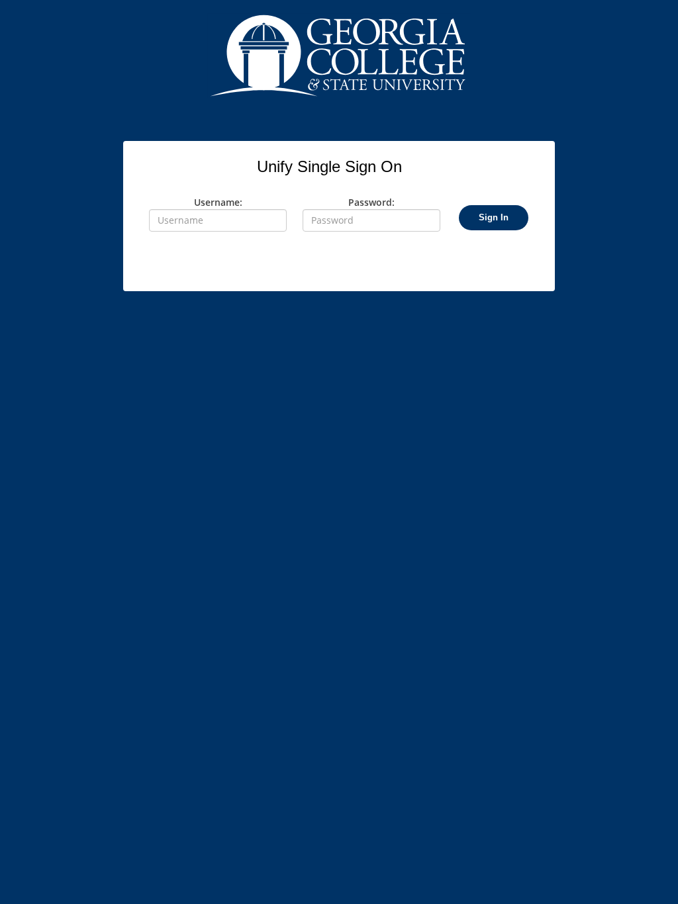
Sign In (493, 217)
